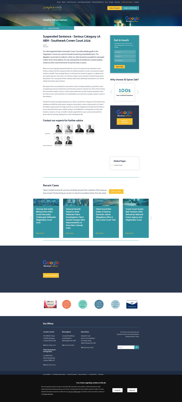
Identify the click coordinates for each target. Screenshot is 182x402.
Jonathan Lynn (79, 133)
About (64, 2)
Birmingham (66, 331)
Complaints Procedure (58, 374)
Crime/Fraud (118, 165)
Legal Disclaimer (72, 374)
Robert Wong (68, 145)
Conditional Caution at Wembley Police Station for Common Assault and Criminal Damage (136, 214)
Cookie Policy (93, 374)
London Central (48, 331)
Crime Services (71, 2)
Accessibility (46, 374)
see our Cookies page (74, 391)
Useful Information (127, 2)
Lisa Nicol (47, 133)
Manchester (85, 331)
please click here (48, 394)
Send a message (130, 7)
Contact (136, 2)
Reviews (117, 2)
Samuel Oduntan (47, 145)
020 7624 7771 (51, 345)
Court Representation (84, 2)
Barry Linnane (69, 133)
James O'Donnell (58, 133)
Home (59, 2)
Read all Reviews (124, 95)
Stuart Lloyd (58, 145)
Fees (106, 2)
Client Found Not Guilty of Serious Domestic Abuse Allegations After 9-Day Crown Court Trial (76, 214)
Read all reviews (124, 121)
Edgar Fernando (90, 133)
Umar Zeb (45, 46)
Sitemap (101, 374)
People (111, 2)
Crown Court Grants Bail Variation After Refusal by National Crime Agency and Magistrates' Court (105, 214)
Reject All (132, 390)
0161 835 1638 (88, 347)
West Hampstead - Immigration (49, 350)
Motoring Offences (98, 2)
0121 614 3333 (69, 345)
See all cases (116, 191)
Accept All (117, 390)
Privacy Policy (83, 374)
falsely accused (78, 189)
